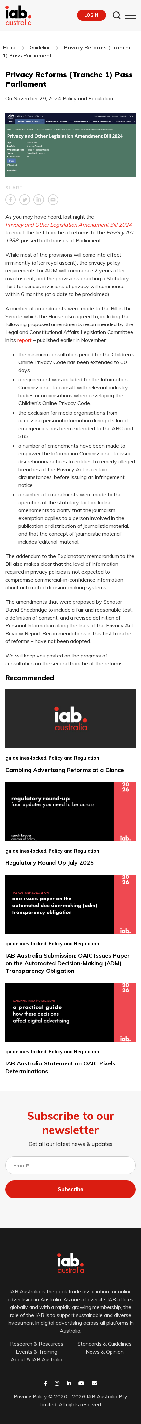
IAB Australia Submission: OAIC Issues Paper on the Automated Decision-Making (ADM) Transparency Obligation (67, 963)
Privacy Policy (30, 1396)
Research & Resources (36, 1344)
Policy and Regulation (88, 98)
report (24, 340)
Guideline (40, 47)
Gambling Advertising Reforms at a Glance (64, 770)
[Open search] (117, 15)
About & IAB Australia (36, 1359)
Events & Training (36, 1351)
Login (91, 15)
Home (10, 47)
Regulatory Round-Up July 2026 (49, 862)
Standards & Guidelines (104, 1344)
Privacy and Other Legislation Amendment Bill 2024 (68, 224)
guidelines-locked (25, 758)
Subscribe (70, 1189)
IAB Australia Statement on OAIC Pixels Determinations (60, 1067)
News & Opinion (105, 1351)
